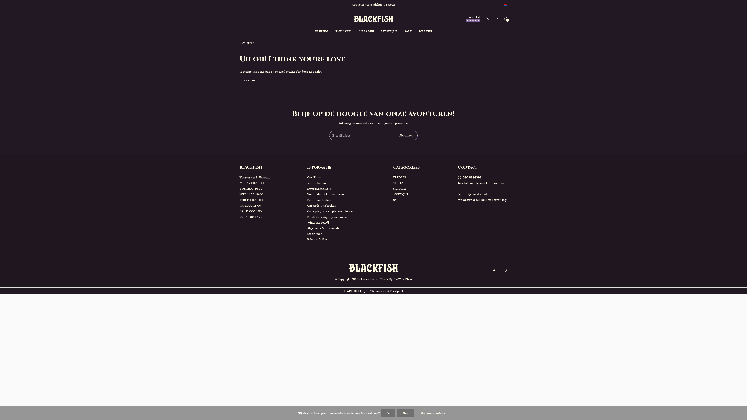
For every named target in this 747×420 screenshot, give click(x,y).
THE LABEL (343, 31)
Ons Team (314, 177)
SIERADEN (366, 31)
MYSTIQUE (389, 31)
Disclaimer (314, 234)
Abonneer (406, 135)
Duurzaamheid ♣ (319, 188)
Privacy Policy (317, 239)
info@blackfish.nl (475, 194)
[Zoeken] (496, 19)
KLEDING (321, 31)
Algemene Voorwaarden (324, 228)
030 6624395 (472, 177)
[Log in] (487, 19)
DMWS (397, 279)
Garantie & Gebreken (321, 205)
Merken (425, 31)
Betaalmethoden (319, 200)
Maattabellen (316, 183)
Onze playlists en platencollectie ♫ (331, 211)
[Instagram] (505, 270)
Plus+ (408, 279)
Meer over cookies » (433, 413)
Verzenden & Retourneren (325, 194)
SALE (408, 31)
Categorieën (407, 167)
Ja (388, 413)
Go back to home (247, 80)
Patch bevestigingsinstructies (327, 217)
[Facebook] (494, 270)
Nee (405, 413)
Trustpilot (396, 291)
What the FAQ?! (318, 222)
